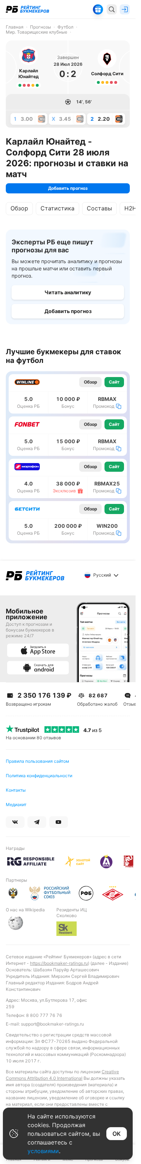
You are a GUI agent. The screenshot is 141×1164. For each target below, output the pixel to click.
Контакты (16, 790)
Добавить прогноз (67, 188)
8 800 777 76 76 (44, 1015)
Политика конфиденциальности (39, 775)
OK (116, 1133)
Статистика (57, 208)
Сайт (114, 382)
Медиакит (16, 804)
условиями (43, 1151)
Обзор (19, 208)
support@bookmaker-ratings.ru (52, 1024)
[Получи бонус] (98, 9)
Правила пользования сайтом (37, 761)
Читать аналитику (67, 292)
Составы (99, 208)
